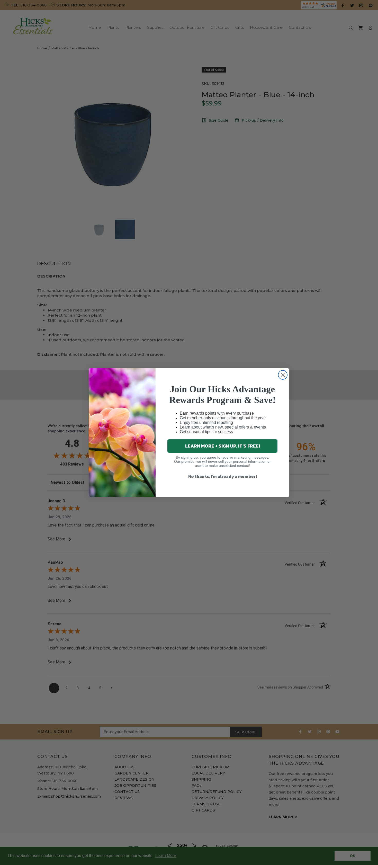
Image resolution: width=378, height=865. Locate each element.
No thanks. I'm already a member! (222, 476)
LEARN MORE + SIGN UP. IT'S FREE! (222, 445)
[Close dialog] (282, 374)
